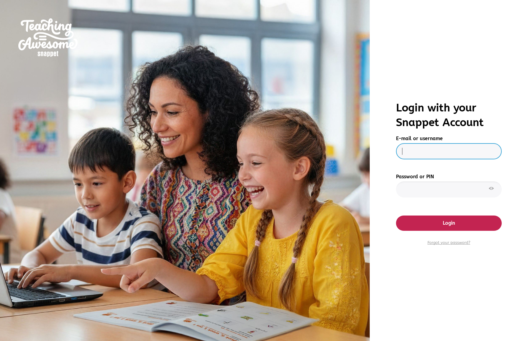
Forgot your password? (448, 243)
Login (449, 223)
